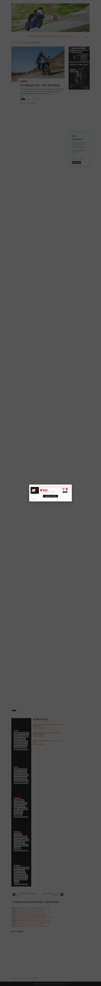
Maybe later (33, 499)
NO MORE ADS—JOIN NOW (50, 496)
